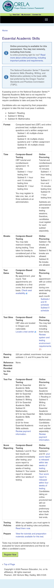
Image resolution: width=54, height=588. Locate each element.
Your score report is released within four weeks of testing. (44, 481)
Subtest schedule (45, 309)
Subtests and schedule (45, 301)
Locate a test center (25, 331)
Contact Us (36, 14)
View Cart (16, 14)
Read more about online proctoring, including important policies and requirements (28, 57)
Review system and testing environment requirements (45, 340)
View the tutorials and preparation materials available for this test (31, 535)
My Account (26, 14)
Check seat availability (24, 292)
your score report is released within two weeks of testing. (44, 461)
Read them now (23, 528)
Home (5, 30)
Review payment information (23, 432)
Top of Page (9, 564)
